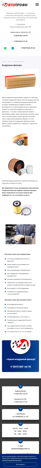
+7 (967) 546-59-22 (28, 48)
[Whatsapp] (5, 48)
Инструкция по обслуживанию (18, 288)
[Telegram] (13, 48)
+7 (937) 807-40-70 (20, 36)
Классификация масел (15, 304)
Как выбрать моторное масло (17, 308)
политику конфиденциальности (12, 460)
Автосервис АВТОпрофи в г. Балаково (14, 5)
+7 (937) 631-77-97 (20, 41)
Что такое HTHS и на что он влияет (19, 331)
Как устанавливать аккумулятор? (18, 270)
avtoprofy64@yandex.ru (20, 449)
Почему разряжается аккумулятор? (19, 279)
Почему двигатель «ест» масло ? (18, 317)
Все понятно (20, 464)
